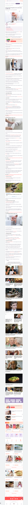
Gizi (9, 3)
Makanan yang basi (8, 160)
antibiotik (14, 235)
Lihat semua (21, 422)
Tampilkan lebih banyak (14, 467)
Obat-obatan (22, 3)
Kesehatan (7, 3)
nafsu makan (9, 43)
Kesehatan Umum (17, 3)
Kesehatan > (8, 5)
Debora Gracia (13, 24)
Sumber (8, 260)
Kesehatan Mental (13, 3)
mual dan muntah (19, 96)
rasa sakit (11, 102)
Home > (6, 5)
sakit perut (10, 37)
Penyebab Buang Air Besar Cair (9, 29)
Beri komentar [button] (12, 407)
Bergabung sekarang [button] (13, 41)
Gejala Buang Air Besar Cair (9, 28)
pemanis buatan (11, 255)
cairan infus (10, 238)
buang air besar (18, 88)
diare (19, 31)
